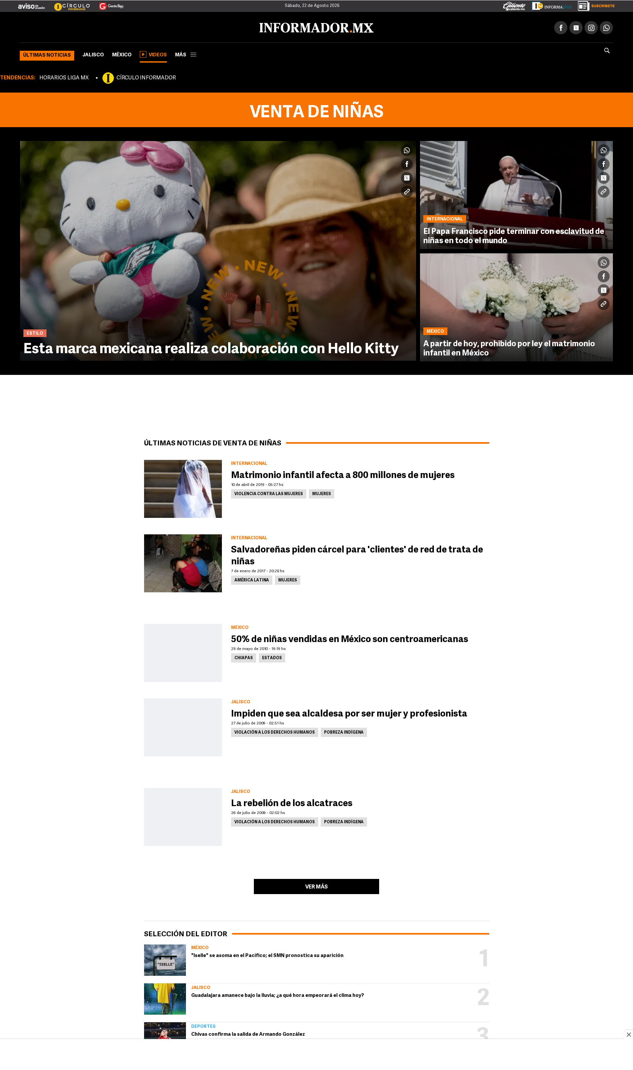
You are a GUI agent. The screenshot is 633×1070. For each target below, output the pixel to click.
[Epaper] (549, 4)
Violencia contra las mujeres (268, 493)
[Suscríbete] (594, 4)
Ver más (316, 885)
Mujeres (321, 493)
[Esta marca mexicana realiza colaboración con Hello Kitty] (218, 249)
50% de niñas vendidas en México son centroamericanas (349, 638)
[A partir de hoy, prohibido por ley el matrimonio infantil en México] (516, 306)
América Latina (251, 579)
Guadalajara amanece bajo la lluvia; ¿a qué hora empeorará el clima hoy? (277, 994)
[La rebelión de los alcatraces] (183, 816)
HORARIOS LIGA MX (64, 76)
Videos (158, 53)
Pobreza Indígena (344, 731)
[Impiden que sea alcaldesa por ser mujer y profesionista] (183, 726)
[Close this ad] (628, 1034)
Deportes (203, 1025)
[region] (316, 1055)
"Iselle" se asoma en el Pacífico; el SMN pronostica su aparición (267, 954)
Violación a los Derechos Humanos (274, 731)
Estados (272, 657)
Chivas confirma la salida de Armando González (248, 1033)
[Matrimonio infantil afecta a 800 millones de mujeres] (183, 488)
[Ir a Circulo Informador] (68, 3)
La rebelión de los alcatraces (291, 802)
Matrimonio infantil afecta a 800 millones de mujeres (343, 474)
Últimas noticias (47, 54)
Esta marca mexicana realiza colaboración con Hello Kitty (211, 348)
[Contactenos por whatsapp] (606, 26)
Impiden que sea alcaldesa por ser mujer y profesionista (349, 713)
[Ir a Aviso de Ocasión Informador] (31, 3)
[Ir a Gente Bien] (107, 3)
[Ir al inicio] (98, 27)
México (122, 53)
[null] (165, 958)
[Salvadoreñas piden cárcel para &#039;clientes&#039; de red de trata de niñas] (183, 562)
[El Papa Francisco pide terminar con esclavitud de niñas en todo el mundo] (516, 194)
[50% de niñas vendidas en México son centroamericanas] (183, 652)
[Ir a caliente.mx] (514, 4)
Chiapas (243, 657)
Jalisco (93, 53)
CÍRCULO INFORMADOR (146, 76)
